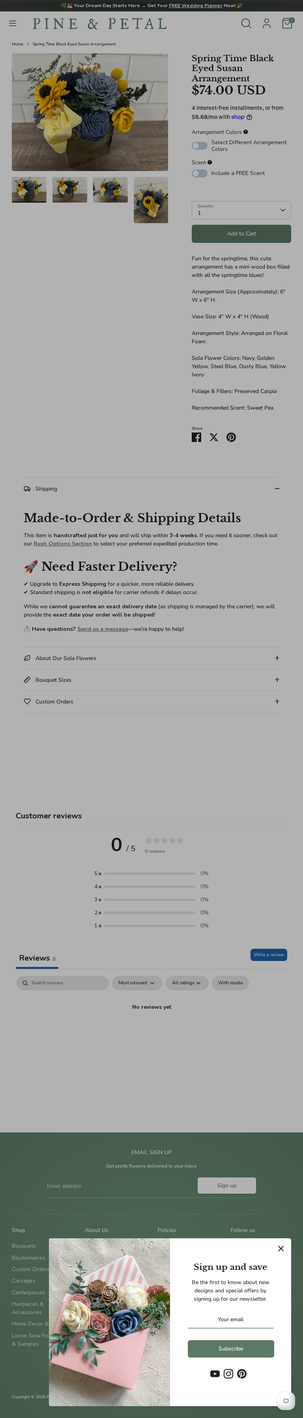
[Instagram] (228, 1374)
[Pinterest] (242, 1374)
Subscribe (231, 1348)
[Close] (281, 1248)
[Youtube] (215, 1374)
